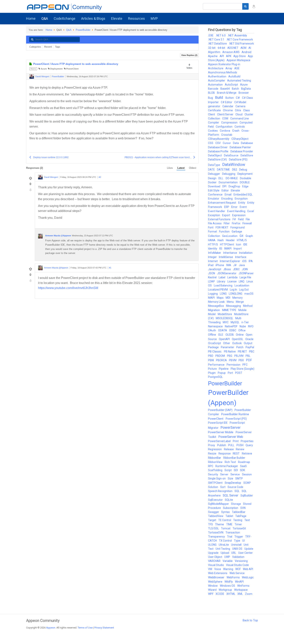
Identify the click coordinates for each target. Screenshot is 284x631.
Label (222, 277)
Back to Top (250, 620)
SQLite (229, 499)
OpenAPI (224, 339)
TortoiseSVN (216, 532)
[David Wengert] (31, 76)
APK (229, 56)
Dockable (245, 178)
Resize (212, 453)
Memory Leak (216, 301)
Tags (57, 46)
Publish (222, 445)
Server (224, 474)
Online (240, 334)
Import (238, 248)
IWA (229, 265)
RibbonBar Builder (234, 457)
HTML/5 (242, 240)
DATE (211, 169)
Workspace (241, 589)
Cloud (239, 114)
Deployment (56, 69)
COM (225, 118)
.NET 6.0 (221, 35)
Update (248, 548)
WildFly (228, 581)
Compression (229, 122)
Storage (236, 503)
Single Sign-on (217, 478)
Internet (213, 261)
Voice (218, 569)
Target (212, 520)
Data (236, 143)
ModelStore (225, 314)
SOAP (247, 482)
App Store (239, 56)
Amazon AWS (231, 52)
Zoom (248, 593)
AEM (244, 47)
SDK (242, 470)
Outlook (237, 343)
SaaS (243, 466)
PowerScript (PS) (236, 418)
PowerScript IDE (218, 422)
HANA (212, 240)
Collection (214, 118)
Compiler (214, 122)
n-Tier (245, 322)
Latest (181, 167)
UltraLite (224, 544)
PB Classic (215, 351)
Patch (240, 347)
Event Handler (217, 211)
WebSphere (215, 581)
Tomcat (226, 528)
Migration (214, 310)
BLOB (211, 92)
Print (236, 441)
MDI (228, 297)
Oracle (249, 339)
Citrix (238, 110)
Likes (170, 167)
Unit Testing (223, 548)
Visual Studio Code (237, 565)
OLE (221, 334)
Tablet (229, 516)
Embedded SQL (243, 194)
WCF (238, 569)
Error (234, 207)
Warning (228, 569)
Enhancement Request (222, 202)
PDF (249, 360)
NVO (250, 326)
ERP (227, 206)
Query (249, 445)
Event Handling (236, 211)
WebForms (233, 577)
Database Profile (218, 151)
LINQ (242, 281)
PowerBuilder (83, 29)
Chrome (228, 110)
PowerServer (231, 427)
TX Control (225, 540)
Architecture (216, 68)
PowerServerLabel (219, 441)
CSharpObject (239, 138)
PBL (248, 355)
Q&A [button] (44, 18)
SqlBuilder (247, 495)
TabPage (240, 516)
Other (227, 343)
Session (247, 474)
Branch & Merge (227, 92)
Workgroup (226, 589)
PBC (251, 351)
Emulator (214, 198)
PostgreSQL (215, 376)
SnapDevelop (233, 482)
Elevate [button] (116, 18)
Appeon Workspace (238, 60)
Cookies (213, 130)
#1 (110, 268)
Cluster (249, 114)
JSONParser (246, 273)
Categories (35, 46)
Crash (236, 130)
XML (240, 593)
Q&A (68, 29)
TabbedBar (238, 512)
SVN (243, 507)
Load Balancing (223, 285)
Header (230, 240)
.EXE (211, 35)
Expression (239, 215)
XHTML (231, 593)
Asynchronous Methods (222, 72)
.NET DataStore (217, 43)
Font (211, 227)
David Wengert (42, 76)
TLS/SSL (213, 528)
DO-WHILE (232, 178)
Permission (234, 364)
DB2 (235, 169)
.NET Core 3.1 (216, 39)
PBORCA (221, 360)
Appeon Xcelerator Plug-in (224, 64)
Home (31, 18)
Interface (240, 257)
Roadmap (244, 462)
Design (212, 178)
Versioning (241, 560)
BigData (246, 88)
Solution (213, 487)
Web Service (237, 573)
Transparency (216, 536)
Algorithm (214, 52)
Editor (225, 190)
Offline (212, 334)
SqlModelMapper (219, 503)
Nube (243, 326)
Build (219, 97)
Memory (237, 297)
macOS (248, 293)
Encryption (241, 198)
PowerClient (72, 69)
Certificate (214, 110)
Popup (222, 372)
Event (243, 206)
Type (237, 540)
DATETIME (223, 169)
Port (231, 372)
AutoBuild (234, 76)
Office (242, 330)
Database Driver (218, 147)
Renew (240, 449)
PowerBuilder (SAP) (220, 410)
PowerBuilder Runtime (235, 414)
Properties (247, 441)
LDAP (211, 281)
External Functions (219, 219)
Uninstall (236, 544)
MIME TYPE (229, 310)
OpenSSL (238, 339)
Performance (216, 364)
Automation (215, 84)
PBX (241, 360)
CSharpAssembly (219, 138)
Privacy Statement (104, 627)
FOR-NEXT (222, 227)
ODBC (233, 330)
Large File (245, 277)
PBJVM (239, 355)
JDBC (236, 269)
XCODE (220, 593)
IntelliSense (226, 257)
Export (226, 215)
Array (229, 68)
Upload (225, 552)
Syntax (225, 512)
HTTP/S (213, 244)
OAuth (212, 330)
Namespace (215, 326)
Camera (240, 106)
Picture (212, 368)
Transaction (232, 532)
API (222, 56)
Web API (248, 569)
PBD (211, 355)
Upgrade (213, 552)
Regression (215, 449)
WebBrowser (216, 577)
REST (236, 453)
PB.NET (242, 351)
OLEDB (229, 334)
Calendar (228, 106)
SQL (237, 491)
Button (229, 97)
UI (243, 540)
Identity (213, 248)
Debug (243, 169)
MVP (154, 18)
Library (221, 281)
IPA (251, 261)
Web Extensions (218, 573)
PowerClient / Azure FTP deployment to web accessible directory (75, 63)
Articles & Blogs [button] (93, 18)
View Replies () (189, 55)
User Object (215, 556)
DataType (214, 164)
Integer (212, 257)
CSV (218, 143)
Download (214, 186)
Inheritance (230, 252)
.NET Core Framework (239, 39)
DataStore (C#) (217, 159)
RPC (211, 466)
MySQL (235, 322)
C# (238, 97)
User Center (245, 552)
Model (212, 314)
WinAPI (239, 581)
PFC (245, 364)
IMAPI (228, 248)
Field (241, 219)
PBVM (233, 360)
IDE (245, 244)
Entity (242, 202)
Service (235, 474)
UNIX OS (237, 548)
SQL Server (231, 495)
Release (229, 449)
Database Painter (240, 147)
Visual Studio (216, 565)
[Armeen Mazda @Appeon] (40, 268)
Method (248, 305)
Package (213, 347)
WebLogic (248, 577)
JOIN (245, 269)
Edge (245, 186)
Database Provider (241, 151)
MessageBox (216, 305)
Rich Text (230, 462)
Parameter (228, 347)
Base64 (225, 88)
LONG (223, 293)
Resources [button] (136, 18)
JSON (212, 273)
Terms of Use (85, 627)
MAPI (211, 297)
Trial (230, 536)
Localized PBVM (218, 289)
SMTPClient (215, 482)
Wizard (212, 589)
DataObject (215, 155)
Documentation (228, 182)
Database (247, 143)
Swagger (214, 512)
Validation (238, 556)
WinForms (243, 585)
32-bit (212, 48)
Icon (239, 244)
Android (246, 52)
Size (231, 478)
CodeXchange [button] (64, 18)
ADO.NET (233, 47)
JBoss (227, 269)
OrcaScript (215, 343)
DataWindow (233, 164)
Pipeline (224, 368)
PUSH (240, 445)
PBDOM (220, 355)
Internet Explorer (230, 261)
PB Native (230, 351)
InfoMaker (215, 253)
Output (248, 343)
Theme (220, 524)
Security (213, 474)
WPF (211, 593)
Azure (44, 69)
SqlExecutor (215, 499)
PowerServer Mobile (221, 432)
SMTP (239, 478)
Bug (210, 97)
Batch (236, 88)
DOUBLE (245, 182)
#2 (100, 177)
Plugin (212, 372)
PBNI (211, 360)
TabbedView (216, 516)
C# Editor (227, 102)
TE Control (225, 520)
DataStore (247, 155)
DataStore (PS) (238, 159)
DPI (224, 186)
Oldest (192, 167)
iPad (211, 265)
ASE (237, 68)
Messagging (233, 305)
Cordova (225, 130)
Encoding (227, 198)
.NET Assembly (237, 35)
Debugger (214, 173)
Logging (213, 293)
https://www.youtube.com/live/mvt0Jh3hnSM (68, 288)
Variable (228, 560)
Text (247, 520)
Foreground (237, 227)
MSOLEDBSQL (225, 318)
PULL (231, 445)
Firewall (247, 223)
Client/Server (225, 114)
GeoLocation (230, 235)
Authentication (217, 76)
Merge (240, 301)
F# (234, 219)
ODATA (223, 330)
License (232, 281)
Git (242, 236)
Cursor (227, 143)
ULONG (212, 544)
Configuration (224, 126)
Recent (48, 46)
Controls (240, 126)
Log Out (244, 289)
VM (210, 569)
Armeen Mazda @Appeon (58, 235)
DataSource (231, 155)
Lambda (232, 277)
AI (249, 47)
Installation (246, 252)
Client (212, 114)
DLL (221, 178)
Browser (244, 92)
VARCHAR (214, 560)
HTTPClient (227, 244)
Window (213, 585)
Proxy (212, 445)
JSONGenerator (227, 273)
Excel (250, 211)
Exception (214, 215)
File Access (215, 223)
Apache (213, 56)
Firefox (236, 223)
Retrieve (247, 453)
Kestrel (212, 277)
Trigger (239, 536)
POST (238, 372)
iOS (244, 261)
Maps (220, 297)
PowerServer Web (230, 437)
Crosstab (226, 134)
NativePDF (231, 326)
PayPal (250, 347)
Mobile (242, 310)
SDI (236, 470)
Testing (238, 520)
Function (224, 231)
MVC (226, 322)
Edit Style (214, 190)
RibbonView (215, 462)
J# (235, 265)
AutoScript (232, 84)
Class (246, 110)
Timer (238, 524)
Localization (242, 285)
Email (228, 194)
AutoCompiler (217, 80)
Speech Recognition (220, 491)
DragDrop (235, 186)
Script (228, 470)
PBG (230, 355)
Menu (230, 301)
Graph (249, 235)
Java (242, 265)
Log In (234, 289)
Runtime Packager (227, 466)
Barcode (213, 88)
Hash (221, 240)
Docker (212, 182)
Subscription (231, 507)
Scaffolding (215, 470)
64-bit (222, 48)
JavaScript (215, 269)
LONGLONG (236, 293)
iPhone (220, 265)
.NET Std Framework (241, 43)
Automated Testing (239, 80)
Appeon (50, 627)
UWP (227, 556)
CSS (211, 143)
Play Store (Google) (242, 368)
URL (234, 552)
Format (213, 231)
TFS (210, 524)
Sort (223, 487)
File (248, 219)
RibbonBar (215, 458)
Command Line (239, 118)
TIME (229, 524)
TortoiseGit (239, 528)
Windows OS (228, 585)
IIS (221, 248)
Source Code (235, 487)
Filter (227, 223)
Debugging (229, 173)
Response (225, 453)
